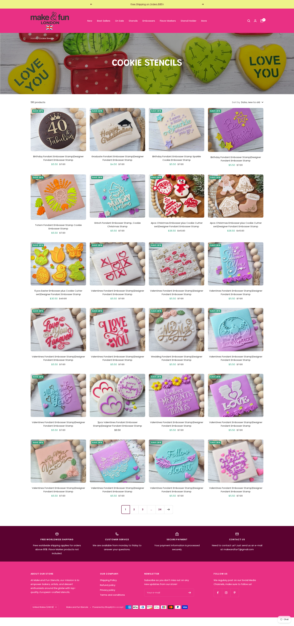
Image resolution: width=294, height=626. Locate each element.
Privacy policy (107, 590)
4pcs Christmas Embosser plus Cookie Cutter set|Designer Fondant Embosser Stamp (177, 224)
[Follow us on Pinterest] (234, 592)
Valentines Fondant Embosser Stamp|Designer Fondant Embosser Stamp (117, 292)
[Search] (248, 20)
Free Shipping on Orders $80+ (147, 4)
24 (160, 509)
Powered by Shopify (102, 607)
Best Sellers (103, 20)
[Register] (189, 593)
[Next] (168, 509)
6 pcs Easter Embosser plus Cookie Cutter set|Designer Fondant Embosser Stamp (58, 292)
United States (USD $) (43, 607)
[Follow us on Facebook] (218, 592)
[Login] (255, 20)
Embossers (149, 20)
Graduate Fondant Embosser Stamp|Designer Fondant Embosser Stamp (117, 158)
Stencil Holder (188, 20)
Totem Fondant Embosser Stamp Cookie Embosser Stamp (58, 226)
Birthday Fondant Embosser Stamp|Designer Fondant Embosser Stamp (58, 158)
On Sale (119, 20)
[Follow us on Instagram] (226, 592)
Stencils (133, 20)
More (204, 20)
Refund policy (107, 585)
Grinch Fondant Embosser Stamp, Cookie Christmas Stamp (117, 224)
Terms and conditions (112, 594)
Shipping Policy (108, 580)
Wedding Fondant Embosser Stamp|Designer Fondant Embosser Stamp (176, 358)
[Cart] (261, 20)
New (89, 20)
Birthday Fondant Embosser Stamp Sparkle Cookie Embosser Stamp (176, 158)
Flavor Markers (168, 20)
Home (34, 38)
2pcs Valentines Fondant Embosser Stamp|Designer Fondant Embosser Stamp (117, 424)
